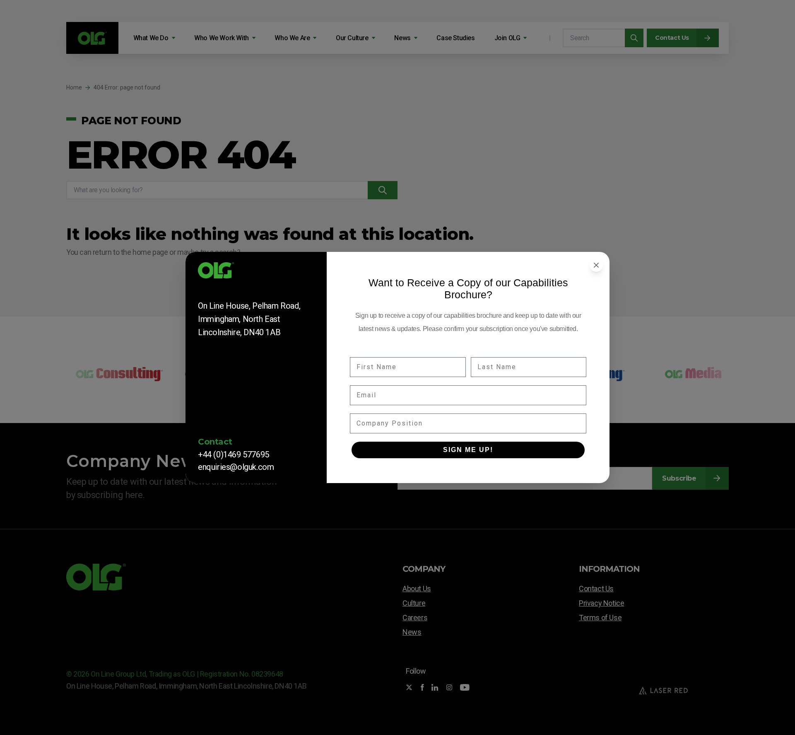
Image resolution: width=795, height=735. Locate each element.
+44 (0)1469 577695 (233, 454)
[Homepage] (256, 273)
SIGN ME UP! (468, 449)
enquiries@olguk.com (236, 467)
